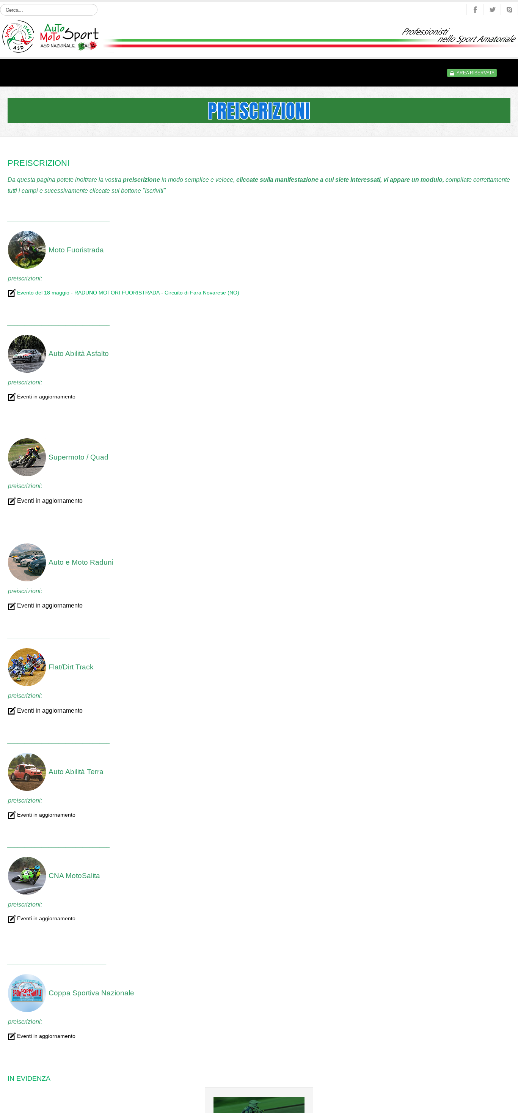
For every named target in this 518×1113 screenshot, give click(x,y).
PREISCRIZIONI (37, 163)
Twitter (492, 9)
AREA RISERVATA (475, 73)
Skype (509, 9)
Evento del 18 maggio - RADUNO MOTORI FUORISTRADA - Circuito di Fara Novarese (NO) (127, 292)
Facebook (475, 9)
